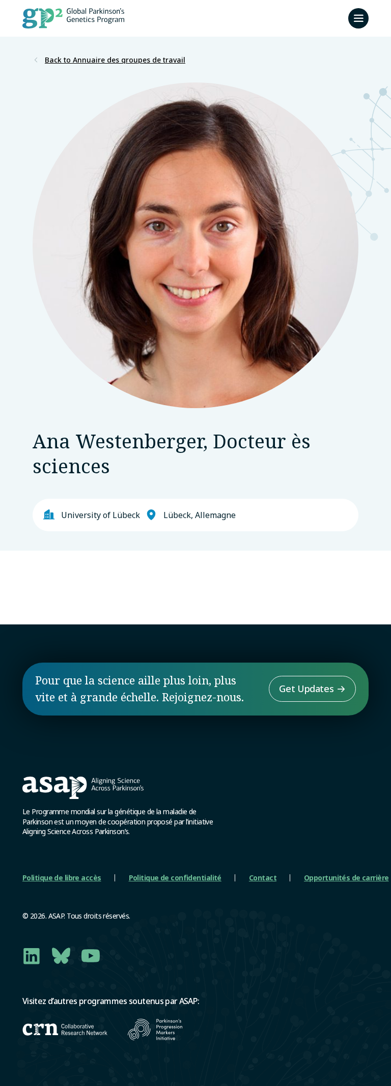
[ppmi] (155, 1029)
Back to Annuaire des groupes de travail (115, 60)
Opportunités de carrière (346, 877)
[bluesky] (61, 956)
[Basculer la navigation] (358, 18)
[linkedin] (31, 956)
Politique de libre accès (61, 877)
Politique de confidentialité (175, 877)
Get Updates (306, 688)
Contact (262, 877)
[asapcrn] (64, 1029)
